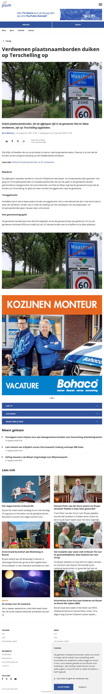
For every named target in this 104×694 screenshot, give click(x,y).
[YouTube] (15, 679)
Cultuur (31, 30)
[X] (7, 679)
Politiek (21, 30)
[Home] (26, 4)
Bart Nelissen (8, 133)
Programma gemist (9, 641)
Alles (4, 30)
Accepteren (63, 687)
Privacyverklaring (47, 691)
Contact (5, 666)
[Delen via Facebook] (12, 141)
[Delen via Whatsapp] (24, 141)
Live (3, 634)
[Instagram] (11, 679)
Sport (12, 30)
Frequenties (6, 658)
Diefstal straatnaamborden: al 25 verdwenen (33, 162)
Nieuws (26, 24)
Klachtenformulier (10, 662)
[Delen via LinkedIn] (7, 141)
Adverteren (6, 654)
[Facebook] (2, 679)
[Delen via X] (18, 141)
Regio (78, 24)
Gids (3, 638)
